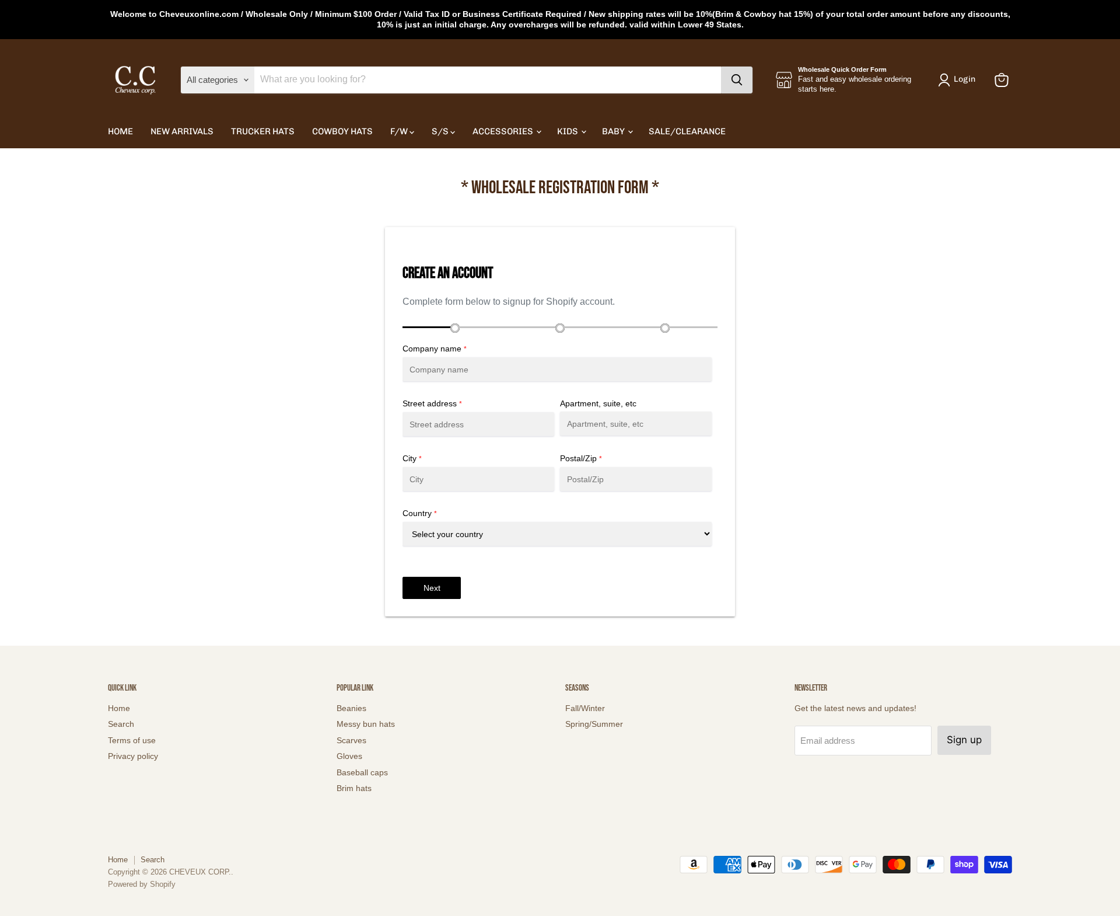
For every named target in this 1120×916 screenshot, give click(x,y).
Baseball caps (362, 772)
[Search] (736, 80)
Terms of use (132, 740)
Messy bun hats (366, 724)
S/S (441, 131)
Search (121, 724)
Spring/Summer (594, 724)
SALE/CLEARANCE (687, 131)
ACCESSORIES (504, 131)
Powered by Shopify (142, 884)
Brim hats (354, 788)
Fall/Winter (585, 708)
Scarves (351, 740)
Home (119, 708)
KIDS (568, 131)
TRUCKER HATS (263, 131)
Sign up (964, 740)
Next (432, 588)
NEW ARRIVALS (182, 131)
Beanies (351, 708)
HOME (120, 131)
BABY (614, 131)
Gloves (349, 756)
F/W (400, 131)
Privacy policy (133, 756)
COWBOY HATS (342, 131)
